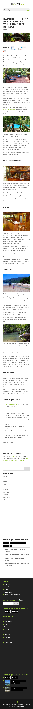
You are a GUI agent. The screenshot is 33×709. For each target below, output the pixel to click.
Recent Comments (14, 542)
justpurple (21, 706)
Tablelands (6, 484)
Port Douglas (6, 479)
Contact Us (7, 587)
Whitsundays (7, 500)
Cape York (6, 492)
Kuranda (5, 487)
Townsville (6, 494)
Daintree (5, 30)
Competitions (8, 592)
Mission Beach (7, 497)
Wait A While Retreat (9, 109)
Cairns (5, 476)
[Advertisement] (16, 520)
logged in (13, 456)
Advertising (7, 589)
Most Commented (22, 542)
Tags (11, 545)
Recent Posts (6, 542)
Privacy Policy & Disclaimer (12, 594)
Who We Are (7, 584)
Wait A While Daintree (10, 404)
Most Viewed (6, 545)
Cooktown (6, 489)
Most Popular (7, 611)
